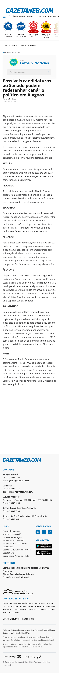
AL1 (39, 16)
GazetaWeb (8, 546)
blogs (14, 45)
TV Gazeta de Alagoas (12, 537)
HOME (5, 45)
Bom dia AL (31, 16)
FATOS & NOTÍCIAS (28, 45)
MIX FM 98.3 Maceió (12, 534)
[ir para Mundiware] (12, 656)
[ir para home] (29, 10)
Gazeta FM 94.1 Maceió (13, 540)
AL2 (44, 16)
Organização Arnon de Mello (16, 556)
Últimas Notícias (19, 16)
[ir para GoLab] (33, 656)
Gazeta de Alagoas (11, 531)
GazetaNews (8, 553)
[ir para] (44, 546)
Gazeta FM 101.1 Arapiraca (15, 543)
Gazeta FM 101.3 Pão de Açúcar (17, 549)
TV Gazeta (52, 16)
